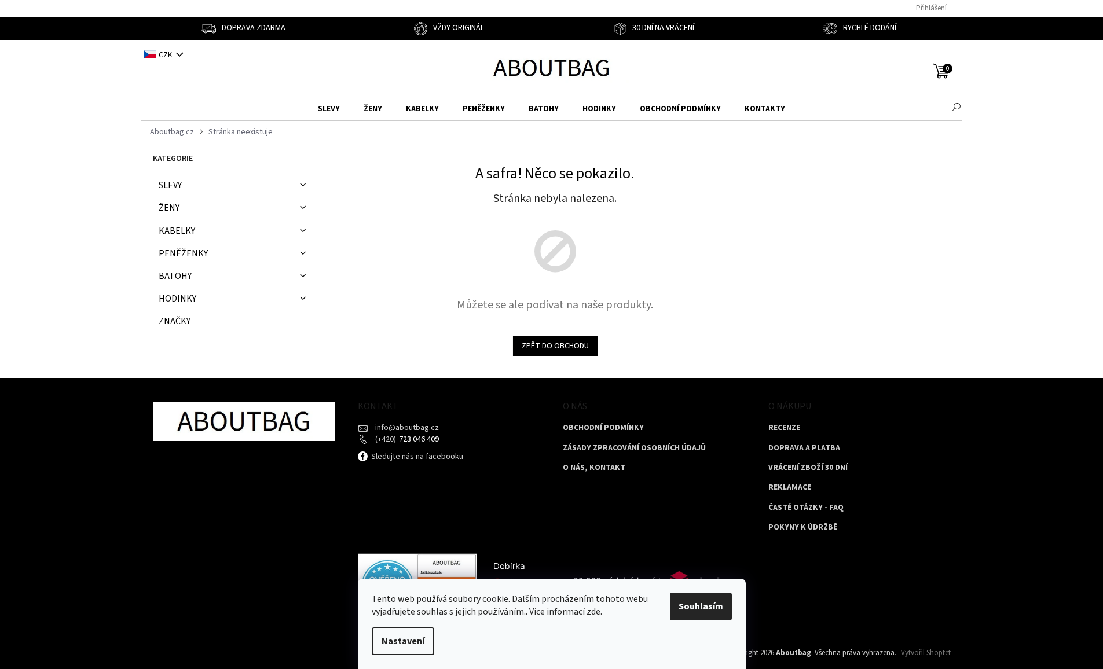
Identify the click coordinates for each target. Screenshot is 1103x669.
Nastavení (403, 641)
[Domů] (170, 132)
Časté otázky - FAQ (806, 507)
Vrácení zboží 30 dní (808, 467)
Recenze (784, 427)
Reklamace (789, 487)
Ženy (169, 207)
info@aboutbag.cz (407, 427)
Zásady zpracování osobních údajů (634, 448)
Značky (174, 321)
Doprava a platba (804, 448)
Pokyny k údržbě (802, 527)
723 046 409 (418, 439)
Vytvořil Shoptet (926, 653)
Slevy (170, 185)
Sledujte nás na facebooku (416, 456)
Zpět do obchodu (555, 346)
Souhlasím (701, 606)
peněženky (183, 253)
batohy (175, 276)
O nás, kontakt (594, 467)
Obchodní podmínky (603, 427)
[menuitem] (328, 109)
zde (593, 611)
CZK (166, 55)
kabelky (177, 231)
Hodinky (177, 298)
